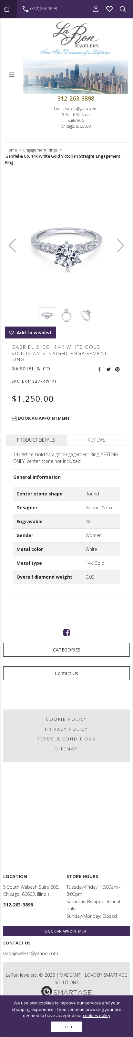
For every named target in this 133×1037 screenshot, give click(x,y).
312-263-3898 (75, 98)
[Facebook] (66, 634)
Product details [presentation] (36, 440)
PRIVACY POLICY (66, 729)
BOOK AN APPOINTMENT (66, 931)
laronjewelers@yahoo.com (75, 108)
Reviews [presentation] (97, 440)
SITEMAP (66, 749)
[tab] (36, 440)
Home (11, 150)
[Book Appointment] (8, 9)
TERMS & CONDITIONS (66, 739)
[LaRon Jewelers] (76, 38)
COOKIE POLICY (66, 719)
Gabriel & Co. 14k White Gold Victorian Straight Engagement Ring (62, 159)
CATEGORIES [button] (66, 650)
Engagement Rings (40, 150)
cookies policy (96, 1015)
